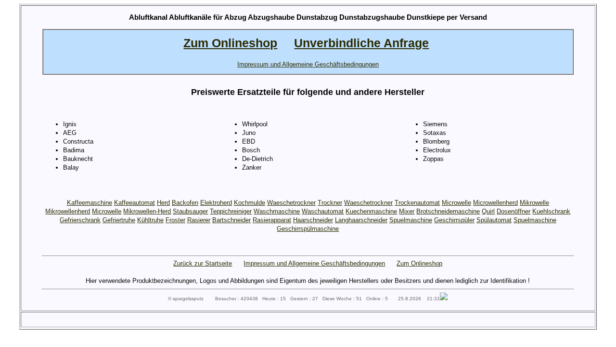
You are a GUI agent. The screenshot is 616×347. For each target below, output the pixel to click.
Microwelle (456, 202)
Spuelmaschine (410, 220)
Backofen (185, 202)
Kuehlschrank (551, 211)
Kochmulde (249, 202)
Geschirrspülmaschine (308, 228)
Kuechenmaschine (371, 211)
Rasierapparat (272, 220)
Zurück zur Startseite (202, 263)
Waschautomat (323, 211)
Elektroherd (216, 202)
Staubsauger (190, 211)
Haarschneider (313, 220)
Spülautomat (494, 220)
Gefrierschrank (80, 220)
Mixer (406, 211)
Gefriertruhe (119, 220)
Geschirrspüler (454, 220)
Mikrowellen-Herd (147, 211)
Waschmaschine (277, 211)
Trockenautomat (417, 202)
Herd (163, 202)
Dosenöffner (513, 211)
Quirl (488, 211)
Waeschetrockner (291, 202)
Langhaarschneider (361, 220)
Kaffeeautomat (134, 202)
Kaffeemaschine (89, 202)
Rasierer (198, 220)
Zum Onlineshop (419, 263)
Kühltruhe (150, 220)
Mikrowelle (534, 202)
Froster (175, 220)
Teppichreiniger (231, 211)
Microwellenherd (495, 202)
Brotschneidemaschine (448, 211)
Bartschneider (231, 220)
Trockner (330, 202)
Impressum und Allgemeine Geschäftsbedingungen (314, 263)
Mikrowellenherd (67, 211)
